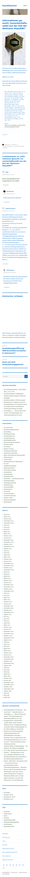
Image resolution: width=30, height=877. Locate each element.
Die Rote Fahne (8, 444)
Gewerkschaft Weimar (10, 451)
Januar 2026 (7, 519)
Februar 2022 (8, 601)
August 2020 (8, 640)
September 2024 (9, 546)
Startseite (7, 811)
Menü (25, 5)
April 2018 (7, 697)
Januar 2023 (7, 582)
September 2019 (9, 663)
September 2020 (9, 638)
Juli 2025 (6, 525)
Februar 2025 (8, 536)
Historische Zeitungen (10, 453)
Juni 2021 (6, 618)
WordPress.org (8, 799)
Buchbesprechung (9, 434)
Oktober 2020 (8, 635)
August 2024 (8, 548)
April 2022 (7, 597)
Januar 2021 (7, 629)
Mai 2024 (7, 553)
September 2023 (9, 570)
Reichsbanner (8, 489)
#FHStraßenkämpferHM (11, 822)
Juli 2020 (6, 642)
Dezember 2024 (8, 540)
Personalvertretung (10, 470)
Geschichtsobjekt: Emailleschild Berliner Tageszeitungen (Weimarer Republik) (15, 396)
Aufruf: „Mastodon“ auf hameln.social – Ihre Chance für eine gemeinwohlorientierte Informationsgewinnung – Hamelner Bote (15, 765)
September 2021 (9, 612)
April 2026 (7, 516)
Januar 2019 (7, 680)
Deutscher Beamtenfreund (12, 442)
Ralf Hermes (7, 144)
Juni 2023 (7, 572)
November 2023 (9, 565)
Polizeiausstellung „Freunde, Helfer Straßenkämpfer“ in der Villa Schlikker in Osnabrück (15, 727)
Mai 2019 (6, 672)
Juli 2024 (6, 550)
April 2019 (7, 674)
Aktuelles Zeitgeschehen (11, 429)
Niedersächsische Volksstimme (13, 461)
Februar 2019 (8, 678)
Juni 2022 (7, 595)
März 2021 (7, 625)
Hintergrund (8, 813)
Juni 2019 (7, 669)
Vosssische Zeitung (10, 495)
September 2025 (9, 523)
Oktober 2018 (8, 687)
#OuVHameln (8, 824)
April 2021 (7, 623)
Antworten (5, 185)
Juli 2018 (6, 693)
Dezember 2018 (8, 682)
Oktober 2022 (8, 589)
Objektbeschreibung (10, 466)
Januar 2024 (7, 561)
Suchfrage (4, 147)
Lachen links (8, 459)
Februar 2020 (8, 652)
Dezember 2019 (8, 657)
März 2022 (7, 599)
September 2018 (9, 689)
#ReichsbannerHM (9, 820)
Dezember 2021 (8, 606)
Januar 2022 (7, 604)
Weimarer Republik (10, 500)
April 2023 (7, 576)
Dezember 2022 (8, 584)
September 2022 (9, 591)
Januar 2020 (7, 655)
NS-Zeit (6, 463)
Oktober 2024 (8, 544)
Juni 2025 (7, 527)
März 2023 (7, 578)
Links (5, 816)
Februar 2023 (8, 580)
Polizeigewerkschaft (7, 146)
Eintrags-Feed (8, 795)
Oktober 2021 (8, 610)
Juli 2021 (6, 616)
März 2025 (7, 533)
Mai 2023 (6, 574)
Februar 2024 (8, 559)
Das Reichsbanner (9, 436)
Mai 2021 (6, 621)
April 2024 (7, 555)
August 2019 (7, 665)
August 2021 (7, 614)
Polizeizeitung (8, 485)
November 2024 (9, 542)
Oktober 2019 (8, 661)
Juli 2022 (6, 593)
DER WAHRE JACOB (10, 440)
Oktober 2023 (8, 567)
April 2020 (7, 648)
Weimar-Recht (8, 497)
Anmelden (7, 792)
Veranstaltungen (9, 493)
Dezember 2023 (8, 563)
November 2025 (9, 521)
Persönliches (8, 472)
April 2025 (7, 531)
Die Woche (7, 446)
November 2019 (8, 659)
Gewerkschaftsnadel (19, 146)
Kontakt (6, 818)
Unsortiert (7, 491)
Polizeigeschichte (9, 480)
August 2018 (7, 691)
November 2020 (9, 633)
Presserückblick (8, 487)
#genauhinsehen (9, 826)
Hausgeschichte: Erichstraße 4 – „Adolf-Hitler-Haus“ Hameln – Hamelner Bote (14, 723)
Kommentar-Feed (9, 797)
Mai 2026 (7, 514)
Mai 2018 (6, 695)
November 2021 (8, 608)
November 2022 (9, 587)
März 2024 (7, 557)
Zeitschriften (8, 502)
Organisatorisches (9, 468)
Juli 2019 (6, 667)
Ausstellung (7, 432)
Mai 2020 (7, 646)
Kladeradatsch (8, 457)
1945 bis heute (8, 427)
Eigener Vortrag (9, 449)
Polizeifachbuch (9, 476)
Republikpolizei (9, 6)
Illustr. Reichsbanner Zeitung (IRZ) (14, 455)
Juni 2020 (7, 644)
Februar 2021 (8, 627)
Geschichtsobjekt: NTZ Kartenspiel (14, 400)
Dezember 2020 (8, 631)
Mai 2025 (7, 529)
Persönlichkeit (8, 474)
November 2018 (8, 684)
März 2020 (7, 650)
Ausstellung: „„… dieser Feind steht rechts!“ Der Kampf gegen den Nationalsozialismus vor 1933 (15, 413)
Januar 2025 (7, 538)
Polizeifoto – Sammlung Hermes (14, 478)
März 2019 (7, 676)
